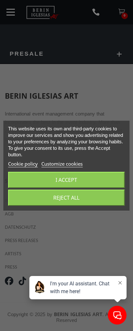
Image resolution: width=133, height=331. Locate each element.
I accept (66, 179)
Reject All (66, 197)
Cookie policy (23, 163)
